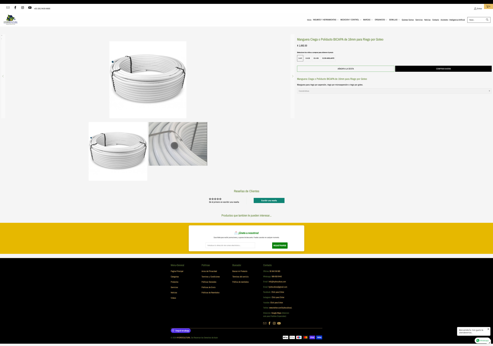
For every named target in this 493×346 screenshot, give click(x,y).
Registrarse (279, 245)
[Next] (293, 76)
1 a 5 (300, 58)
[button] (326, 19)
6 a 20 (308, 58)
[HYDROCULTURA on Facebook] (15, 7)
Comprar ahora (443, 68)
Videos (173, 297)
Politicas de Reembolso (210, 292)
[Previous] (3, 76)
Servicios (174, 287)
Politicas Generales (209, 281)
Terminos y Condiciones (211, 276)
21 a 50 (316, 58)
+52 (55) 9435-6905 (42, 8)
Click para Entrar (277, 292)
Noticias (174, 292)
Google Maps (276, 312)
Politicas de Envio (208, 287)
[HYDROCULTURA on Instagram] (22, 7)
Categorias (175, 276)
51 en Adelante (328, 58)
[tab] (394, 91)
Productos (174, 281)
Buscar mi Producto (239, 271)
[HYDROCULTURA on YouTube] (29, 7)
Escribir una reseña (269, 200)
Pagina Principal (177, 271)
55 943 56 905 (275, 271)
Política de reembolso (240, 281)
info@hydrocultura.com (277, 281)
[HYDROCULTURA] (11, 20)
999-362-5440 (276, 276)
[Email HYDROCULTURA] (8, 7)
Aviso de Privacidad (209, 271)
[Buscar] (487, 20)
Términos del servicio (240, 276)
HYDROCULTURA (183, 337)
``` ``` (1, 36)
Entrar (479, 8)
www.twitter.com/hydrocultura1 (280, 307)
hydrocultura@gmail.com (278, 286)
